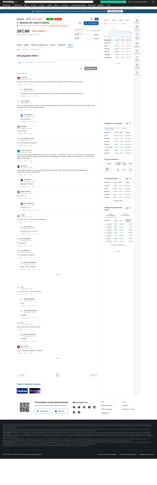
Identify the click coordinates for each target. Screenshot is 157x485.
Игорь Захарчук (25, 191)
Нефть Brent (107, 40)
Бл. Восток (75, 8)
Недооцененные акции (114, 8)
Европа (69, 8)
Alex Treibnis (24, 346)
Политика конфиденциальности (127, 454)
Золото (106, 46)
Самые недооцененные (110, 214)
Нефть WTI (107, 43)
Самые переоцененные (125, 214)
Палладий (107, 54)
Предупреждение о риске (146, 454)
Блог (102, 402)
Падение (124, 128)
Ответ (20, 84)
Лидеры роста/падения (113, 123)
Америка (63, 8)
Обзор (19, 45)
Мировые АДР (47, 8)
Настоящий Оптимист (27, 138)
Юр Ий (23, 215)
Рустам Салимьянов (30, 262)
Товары (121, 20)
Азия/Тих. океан (84, 8)
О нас (124, 402)
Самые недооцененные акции (113, 209)
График (26, 45)
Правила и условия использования (106, 454)
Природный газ (108, 57)
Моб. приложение (107, 405)
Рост (117, 128)
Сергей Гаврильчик (29, 334)
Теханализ (62, 45)
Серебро (107, 48)
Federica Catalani (26, 150)
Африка (91, 8)
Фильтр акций (91, 5)
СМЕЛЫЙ (23, 126)
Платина (106, 51)
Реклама (125, 405)
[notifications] (150, 2)
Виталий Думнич (26, 238)
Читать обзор (130, 169)
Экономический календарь (78, 5)
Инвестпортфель (106, 409)
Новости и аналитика (39, 45)
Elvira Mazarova (25, 250)
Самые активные (109, 128)
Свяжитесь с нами (128, 409)
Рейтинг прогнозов (35, 49)
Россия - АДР (56, 8)
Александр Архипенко (30, 310)
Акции (5, 8)
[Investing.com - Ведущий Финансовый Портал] (10, 2)
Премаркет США (38, 8)
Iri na (22, 287)
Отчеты (52, 45)
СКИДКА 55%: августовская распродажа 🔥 (113, 1)
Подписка (93, 30)
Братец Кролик (28, 226)
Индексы (113, 20)
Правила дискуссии (22, 73)
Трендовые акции (111, 178)
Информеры (105, 413)
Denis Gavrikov (28, 89)
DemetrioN (24, 77)
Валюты (106, 20)
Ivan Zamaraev (28, 114)
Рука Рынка (24, 166)
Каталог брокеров (111, 159)
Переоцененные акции (128, 8)
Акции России (22, 8)
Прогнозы (25, 49)
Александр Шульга (29, 299)
